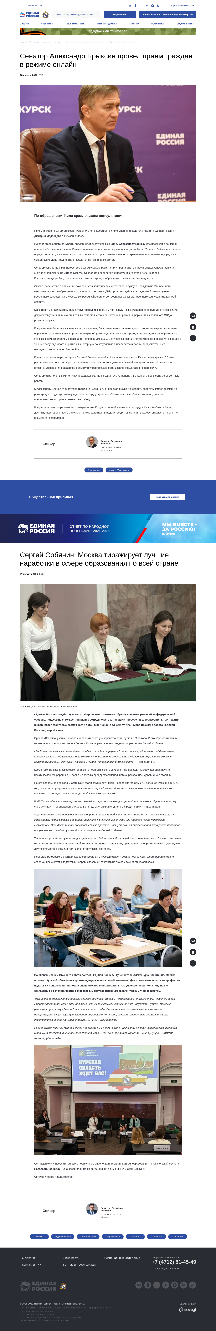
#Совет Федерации (119, 470)
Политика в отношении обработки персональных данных (50, 1317)
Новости (58, 42)
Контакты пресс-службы (79, 1264)
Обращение (120, 14)
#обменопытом (88, 1236)
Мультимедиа (157, 24)
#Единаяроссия (63, 1236)
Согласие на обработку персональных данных (44, 1320)
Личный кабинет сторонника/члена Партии (168, 14)
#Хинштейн (177, 1236)
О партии (24, 24)
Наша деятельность (75, 24)
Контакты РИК (31, 1264)
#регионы (135, 1236)
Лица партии (47, 24)
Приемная (134, 24)
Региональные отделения (122, 1258)
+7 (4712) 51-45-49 (174, 1262)
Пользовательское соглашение (36, 1312)
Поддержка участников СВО (108, 31)
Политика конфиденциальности (37, 1314)
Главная (24, 42)
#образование (113, 1236)
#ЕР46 (39, 1236)
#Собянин (156, 1236)
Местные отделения (107, 24)
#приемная (94, 470)
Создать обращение (167, 497)
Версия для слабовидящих (182, 6)
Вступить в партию (186, 24)
